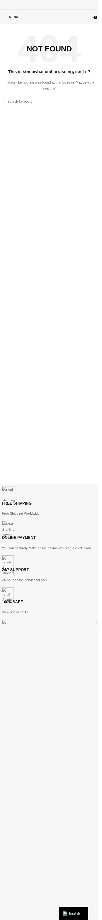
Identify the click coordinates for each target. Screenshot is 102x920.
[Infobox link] (49, 501)
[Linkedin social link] (55, 4)
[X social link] (43, 4)
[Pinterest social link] (49, 4)
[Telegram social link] (61, 4)
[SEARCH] (89, 101)
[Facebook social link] (37, 4)
